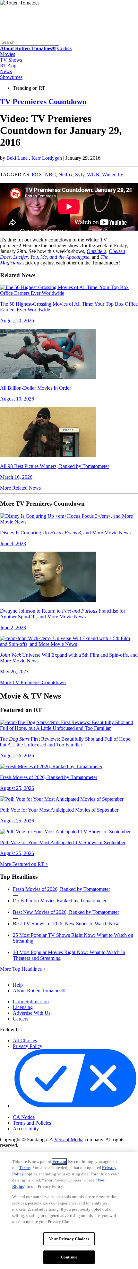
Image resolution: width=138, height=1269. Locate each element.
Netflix (65, 174)
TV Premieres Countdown (43, 101)
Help (18, 985)
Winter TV (113, 174)
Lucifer (20, 257)
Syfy (79, 174)
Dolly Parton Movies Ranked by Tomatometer (60, 900)
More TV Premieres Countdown (33, 682)
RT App (8, 65)
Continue (69, 1257)
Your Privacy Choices (40, 1112)
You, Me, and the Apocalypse (59, 257)
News (6, 71)
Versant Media (68, 1139)
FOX (37, 174)
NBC (50, 174)
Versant (59, 1161)
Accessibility (26, 1128)
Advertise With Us (31, 1013)
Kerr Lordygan (47, 158)
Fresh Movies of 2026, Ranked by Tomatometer (61, 889)
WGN (93, 174)
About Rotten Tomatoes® (39, 990)
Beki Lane (17, 158)
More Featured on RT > (24, 864)
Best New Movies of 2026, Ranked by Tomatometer (66, 912)
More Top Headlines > (23, 969)
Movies (7, 54)
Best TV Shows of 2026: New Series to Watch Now (66, 923)
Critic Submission (31, 1001)
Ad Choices (25, 1040)
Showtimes (11, 77)
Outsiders (96, 251)
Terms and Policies (32, 1123)
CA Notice (24, 1117)
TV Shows (11, 60)
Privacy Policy (27, 1046)
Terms (24, 1167)
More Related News (20, 488)
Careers (20, 1018)
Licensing (23, 1007)
